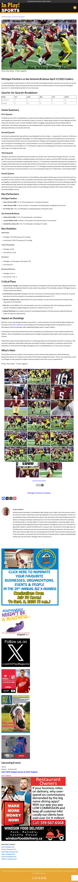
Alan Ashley (21, 16)
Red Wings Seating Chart (9, 852)
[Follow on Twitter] (39, 878)
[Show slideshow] (39, 481)
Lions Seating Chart (7, 847)
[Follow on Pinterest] (45, 878)
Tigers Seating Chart (8, 854)
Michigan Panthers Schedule (39, 493)
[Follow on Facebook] (33, 878)
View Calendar (6, 775)
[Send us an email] (42, 878)
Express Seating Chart (8, 856)
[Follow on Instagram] (36, 878)
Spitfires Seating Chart (9, 859)
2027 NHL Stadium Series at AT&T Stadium (19, 772)
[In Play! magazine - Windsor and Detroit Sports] (10, 7)
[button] (74, 7)
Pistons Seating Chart (8, 849)
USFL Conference (17, 325)
